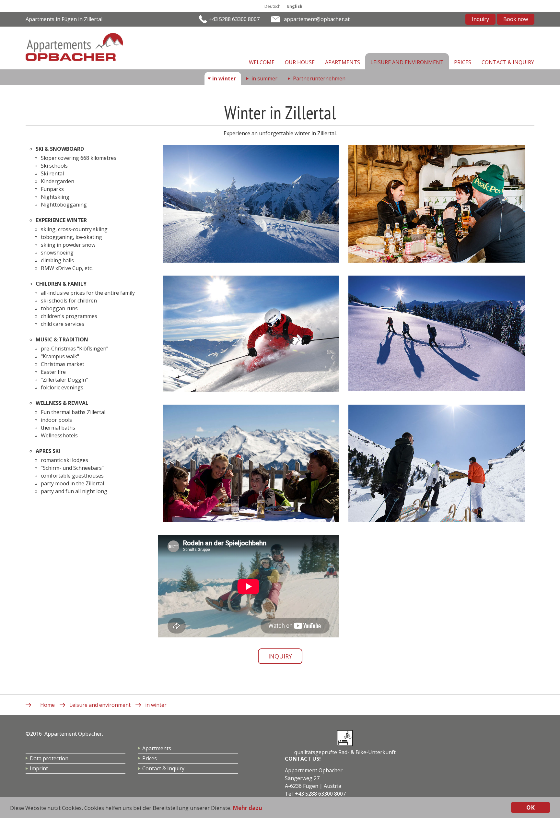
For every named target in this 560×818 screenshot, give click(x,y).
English (294, 6)
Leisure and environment (407, 62)
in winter (224, 78)
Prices (462, 62)
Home (47, 704)
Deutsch (272, 6)
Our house (300, 62)
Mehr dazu (247, 808)
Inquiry (480, 19)
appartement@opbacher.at (317, 19)
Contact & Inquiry (508, 62)
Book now (515, 19)
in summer (264, 78)
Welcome (261, 62)
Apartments (342, 62)
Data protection (49, 758)
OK (530, 807)
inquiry (280, 656)
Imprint (39, 768)
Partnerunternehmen (319, 78)
